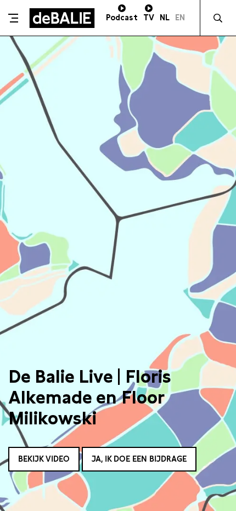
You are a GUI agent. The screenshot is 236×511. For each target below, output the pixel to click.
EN (180, 17)
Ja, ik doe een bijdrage (139, 459)
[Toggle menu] (13, 18)
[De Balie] (62, 18)
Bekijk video (44, 459)
